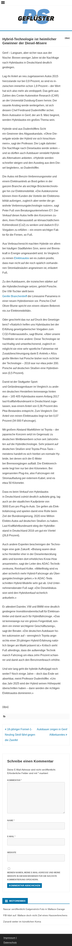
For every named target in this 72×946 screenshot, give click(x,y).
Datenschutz (10, 942)
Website (11, 852)
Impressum (9, 937)
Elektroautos (21, 258)
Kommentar (14, 780)
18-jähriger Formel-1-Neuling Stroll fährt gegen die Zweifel (20, 735)
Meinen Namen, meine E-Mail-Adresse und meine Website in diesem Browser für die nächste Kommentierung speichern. (33, 876)
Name (11, 820)
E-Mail (11, 836)
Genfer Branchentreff (14, 296)
